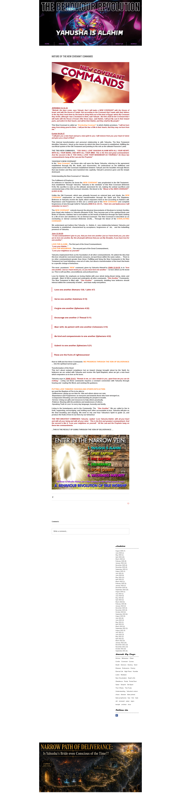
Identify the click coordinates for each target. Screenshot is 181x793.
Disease (118, 668)
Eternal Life (119, 671)
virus (129, 704)
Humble (135, 671)
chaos (118, 694)
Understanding (120, 691)
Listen (118, 675)
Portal (126, 681)
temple (118, 704)
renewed (122, 701)
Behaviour (125, 658)
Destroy (130, 665)
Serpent (123, 684)
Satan (117, 684)
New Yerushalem (121, 678)
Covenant (124, 661)
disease (123, 694)
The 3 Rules (120, 688)
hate (136, 698)
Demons (123, 665)
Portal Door (133, 681)
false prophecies (121, 698)
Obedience (119, 681)
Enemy (133, 668)
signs (132, 701)
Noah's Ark (131, 678)
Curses (131, 661)
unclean (124, 704)
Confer (118, 661)
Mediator (124, 675)
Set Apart (130, 684)
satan (127, 701)
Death (118, 665)
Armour (118, 658)
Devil (135, 665)
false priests (131, 694)
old (117, 701)
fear (129, 698)
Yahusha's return (132, 691)
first (133, 698)
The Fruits (128, 688)
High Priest (128, 671)
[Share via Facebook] (53, 497)
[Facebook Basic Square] (117, 715)
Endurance (125, 668)
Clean (132, 658)
